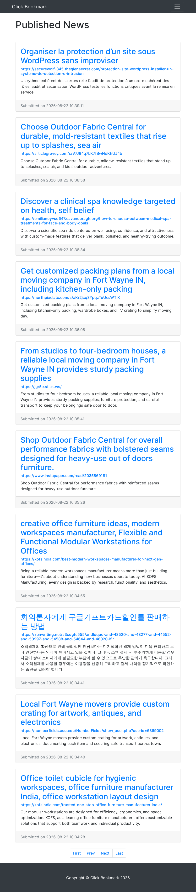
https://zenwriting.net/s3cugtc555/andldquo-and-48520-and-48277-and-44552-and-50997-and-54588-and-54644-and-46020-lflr (96, 636)
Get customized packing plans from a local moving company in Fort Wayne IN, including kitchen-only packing (97, 280)
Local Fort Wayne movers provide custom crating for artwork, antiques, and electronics (95, 713)
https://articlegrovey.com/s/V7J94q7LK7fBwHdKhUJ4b (71, 153)
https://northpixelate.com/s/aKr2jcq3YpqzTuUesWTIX (70, 297)
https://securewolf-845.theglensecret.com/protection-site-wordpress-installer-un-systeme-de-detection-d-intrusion (97, 71)
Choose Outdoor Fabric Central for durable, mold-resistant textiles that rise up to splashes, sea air (93, 136)
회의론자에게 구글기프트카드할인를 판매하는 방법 (95, 621)
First (77, 853)
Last (119, 853)
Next (105, 853)
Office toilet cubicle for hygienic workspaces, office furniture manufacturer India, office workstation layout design (97, 787)
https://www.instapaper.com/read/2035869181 (64, 475)
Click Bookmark (29, 7)
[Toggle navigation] (177, 6)
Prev (91, 853)
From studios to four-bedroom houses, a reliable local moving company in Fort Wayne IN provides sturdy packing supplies (93, 364)
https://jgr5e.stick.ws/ (41, 386)
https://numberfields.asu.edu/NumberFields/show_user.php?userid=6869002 (92, 730)
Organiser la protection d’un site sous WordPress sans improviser (88, 56)
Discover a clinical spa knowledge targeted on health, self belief (98, 206)
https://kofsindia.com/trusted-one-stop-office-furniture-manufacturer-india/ (91, 804)
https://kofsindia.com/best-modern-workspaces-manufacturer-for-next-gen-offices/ (92, 561)
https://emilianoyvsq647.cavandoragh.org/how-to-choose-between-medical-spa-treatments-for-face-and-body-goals (96, 220)
